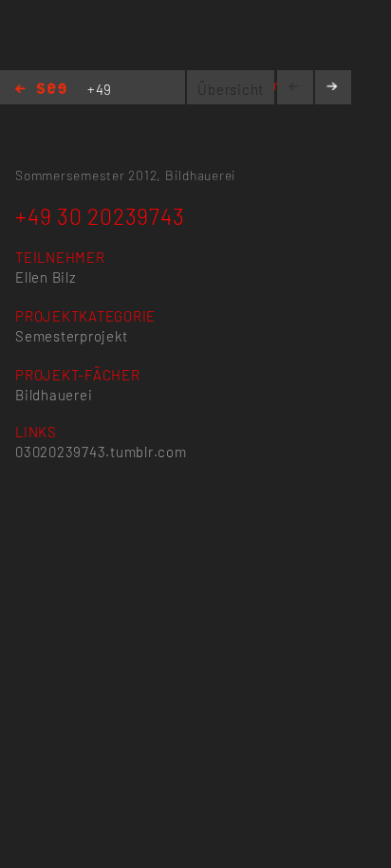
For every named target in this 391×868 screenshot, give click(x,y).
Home (40, 89)
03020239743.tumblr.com (100, 451)
